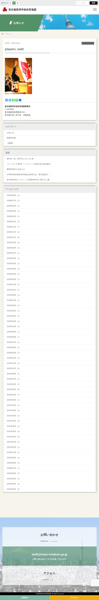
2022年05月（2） (14, 384)
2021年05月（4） (14, 431)
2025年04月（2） (14, 269)
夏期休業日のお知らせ (16, 169)
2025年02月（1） (14, 279)
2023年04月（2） (14, 358)
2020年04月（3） (14, 484)
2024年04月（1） (14, 311)
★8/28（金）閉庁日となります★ (20, 159)
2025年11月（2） (14, 237)
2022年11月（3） (14, 368)
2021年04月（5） (14, 437)
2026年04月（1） (14, 216)
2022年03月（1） (14, 395)
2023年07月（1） (14, 342)
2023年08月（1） (14, 337)
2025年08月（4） (14, 248)
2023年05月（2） (14, 353)
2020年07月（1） (14, 468)
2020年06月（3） (14, 473)
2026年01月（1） (14, 227)
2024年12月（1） (14, 284)
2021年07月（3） (14, 421)
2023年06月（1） (14, 347)
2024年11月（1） (14, 290)
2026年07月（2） (14, 200)
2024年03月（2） (14, 316)
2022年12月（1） (14, 363)
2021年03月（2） (14, 442)
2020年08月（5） (14, 463)
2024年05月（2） (14, 305)
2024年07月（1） (14, 300)
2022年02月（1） (14, 400)
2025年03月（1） (14, 274)
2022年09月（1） (14, 374)
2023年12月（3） (14, 326)
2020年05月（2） (14, 479)
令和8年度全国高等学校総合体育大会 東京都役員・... (29, 174)
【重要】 (10, 143)
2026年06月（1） (14, 206)
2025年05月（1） (14, 263)
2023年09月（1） (14, 332)
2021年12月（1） (14, 405)
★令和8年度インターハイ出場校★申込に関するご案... (29, 180)
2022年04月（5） (14, 389)
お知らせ (10, 133)
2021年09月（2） (14, 416)
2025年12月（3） (14, 232)
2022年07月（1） (14, 379)
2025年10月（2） (14, 242)
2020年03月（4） (14, 489)
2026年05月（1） (14, 211)
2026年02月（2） (14, 221)
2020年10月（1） (14, 452)
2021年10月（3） (14, 410)
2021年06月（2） (14, 426)
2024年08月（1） (14, 295)
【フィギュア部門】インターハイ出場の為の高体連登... (29, 164)
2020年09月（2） (14, 458)
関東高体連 (11, 138)
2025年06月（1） (14, 258)
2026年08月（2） (14, 195)
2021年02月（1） (14, 447)
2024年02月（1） (14, 321)
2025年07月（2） (14, 253)
